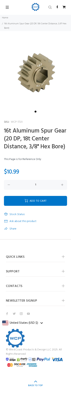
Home (5, 18)
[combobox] (22, 323)
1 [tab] (35, 112)
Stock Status (17, 214)
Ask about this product (22, 221)
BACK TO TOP (35, 385)
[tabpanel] (35, 73)
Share (12, 229)
